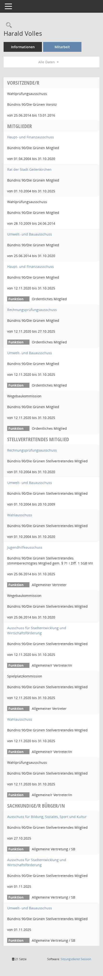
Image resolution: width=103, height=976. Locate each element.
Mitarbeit (62, 47)
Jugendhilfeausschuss (24, 547)
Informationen (23, 47)
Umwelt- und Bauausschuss (29, 234)
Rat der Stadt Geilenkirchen (29, 169)
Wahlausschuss (19, 515)
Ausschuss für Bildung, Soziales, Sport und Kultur (47, 816)
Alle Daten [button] (47, 62)
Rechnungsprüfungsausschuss (32, 309)
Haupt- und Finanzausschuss (30, 137)
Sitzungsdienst (76, 959)
